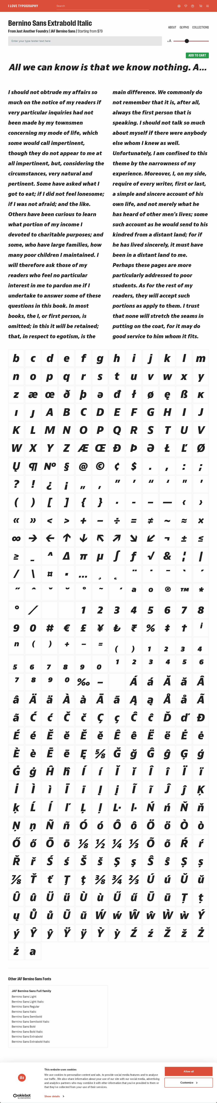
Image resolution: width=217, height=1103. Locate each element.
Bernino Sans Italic (24, 1011)
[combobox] (102, 6)
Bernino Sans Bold (23, 1026)
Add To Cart (197, 55)
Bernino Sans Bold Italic (27, 1031)
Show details (52, 1096)
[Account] (179, 6)
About (172, 27)
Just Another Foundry (32, 31)
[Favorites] (186, 6)
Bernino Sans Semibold (27, 1016)
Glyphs (184, 27)
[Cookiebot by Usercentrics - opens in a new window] (22, 1096)
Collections (200, 27)
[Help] (192, 6)
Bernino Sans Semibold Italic (30, 1021)
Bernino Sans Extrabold (27, 1036)
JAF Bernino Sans (63, 31)
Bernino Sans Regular (26, 1006)
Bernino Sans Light (24, 996)
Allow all (189, 1071)
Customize (186, 1082)
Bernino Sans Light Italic (28, 1001)
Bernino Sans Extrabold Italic (31, 1041)
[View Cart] (200, 5)
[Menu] (207, 6)
